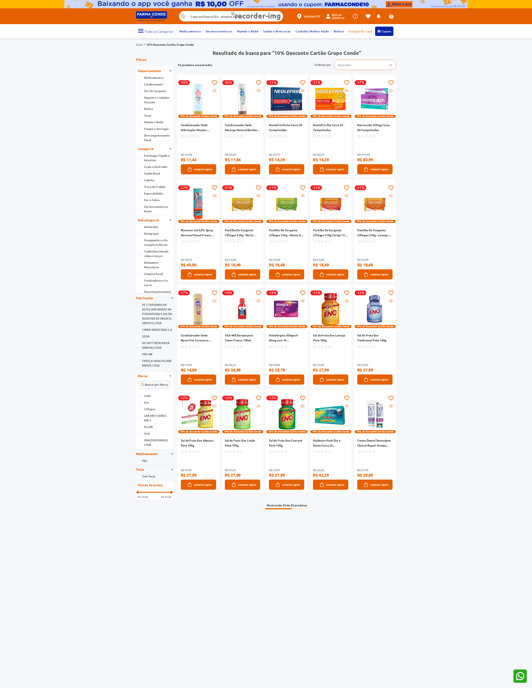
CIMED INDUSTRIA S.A (157, 330)
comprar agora (203, 169)
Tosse (147, 115)
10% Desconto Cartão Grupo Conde (170, 44)
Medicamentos (154, 78)
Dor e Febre (152, 200)
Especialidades (153, 193)
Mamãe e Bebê (153, 122)
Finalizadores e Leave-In (156, 282)
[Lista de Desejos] (369, 16)
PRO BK (147, 354)
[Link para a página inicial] (139, 44)
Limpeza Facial (153, 274)
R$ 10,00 (143, 496)
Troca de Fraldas (154, 187)
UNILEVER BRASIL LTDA (156, 442)
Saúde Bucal (152, 173)
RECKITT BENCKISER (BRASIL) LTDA (156, 345)
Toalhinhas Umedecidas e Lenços (156, 253)
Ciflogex (149, 409)
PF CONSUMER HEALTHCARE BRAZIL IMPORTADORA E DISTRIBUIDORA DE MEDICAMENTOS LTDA (157, 314)
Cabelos (149, 180)
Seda (147, 396)
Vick (147, 434)
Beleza (148, 109)
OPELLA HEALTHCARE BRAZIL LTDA (157, 363)
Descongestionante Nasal (157, 137)
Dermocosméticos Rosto (156, 209)
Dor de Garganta (155, 91)
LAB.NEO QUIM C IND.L (155, 418)
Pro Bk (148, 427)
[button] (256, 16)
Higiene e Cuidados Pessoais (156, 100)
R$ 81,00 (166, 496)
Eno (146, 402)
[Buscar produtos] (183, 16)
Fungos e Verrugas (156, 129)
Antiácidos (151, 227)
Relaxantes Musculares (151, 265)
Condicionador (153, 84)
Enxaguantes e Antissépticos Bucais (156, 242)
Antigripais (151, 233)
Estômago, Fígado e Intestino (157, 158)
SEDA (146, 336)
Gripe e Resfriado (155, 167)
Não (144, 461)
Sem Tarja (148, 476)
